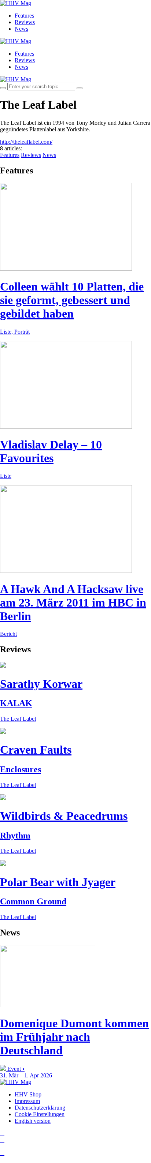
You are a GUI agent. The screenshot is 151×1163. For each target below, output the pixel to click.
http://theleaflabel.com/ (26, 142)
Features (24, 15)
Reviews (25, 22)
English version (33, 1121)
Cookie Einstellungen (40, 1114)
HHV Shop (28, 1094)
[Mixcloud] (2, 1153)
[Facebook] (2, 1140)
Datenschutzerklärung (40, 1107)
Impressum (27, 1101)
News (21, 29)
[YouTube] (2, 1146)
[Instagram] (2, 1133)
